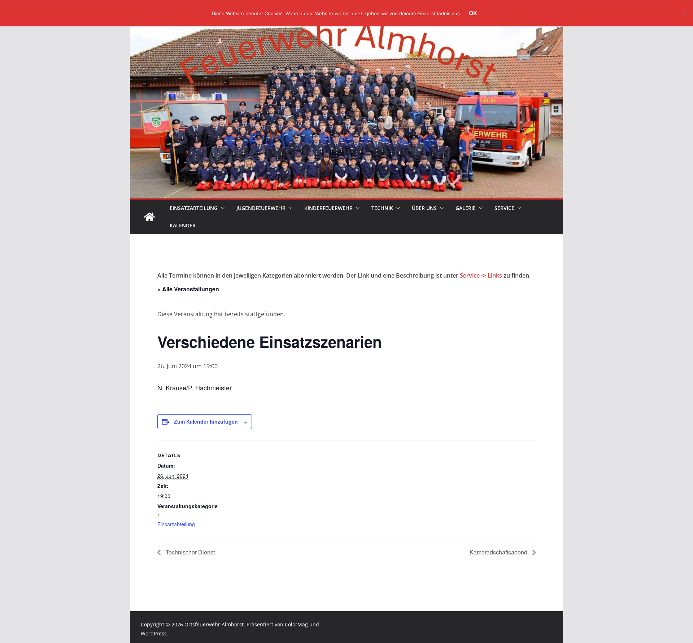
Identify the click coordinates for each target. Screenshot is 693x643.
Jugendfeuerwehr (261, 208)
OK (473, 13)
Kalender (183, 225)
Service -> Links (481, 275)
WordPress (154, 633)
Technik (382, 208)
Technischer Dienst (189, 552)
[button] (221, 208)
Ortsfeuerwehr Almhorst (214, 624)
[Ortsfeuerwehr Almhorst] (149, 217)
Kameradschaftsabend (499, 552)
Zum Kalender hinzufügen (206, 421)
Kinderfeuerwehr (328, 208)
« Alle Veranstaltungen (188, 289)
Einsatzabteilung (194, 208)
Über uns (424, 208)
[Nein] (684, 13)
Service (504, 208)
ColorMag (296, 624)
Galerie (466, 208)
